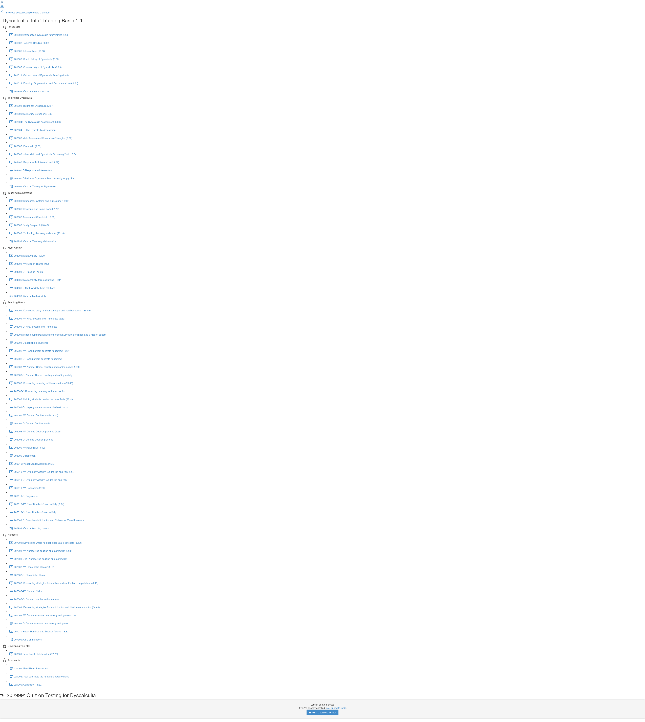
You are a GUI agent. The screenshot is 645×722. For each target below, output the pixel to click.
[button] (2, 3)
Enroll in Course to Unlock (322, 712)
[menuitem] (2, 7)
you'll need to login (336, 708)
